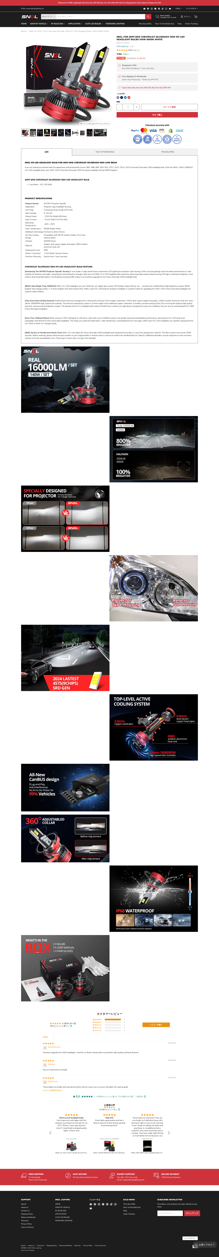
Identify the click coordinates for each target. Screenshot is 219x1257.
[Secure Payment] (176, 1177)
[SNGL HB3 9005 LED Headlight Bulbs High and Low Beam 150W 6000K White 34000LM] (147, 1146)
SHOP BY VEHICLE (38, 23)
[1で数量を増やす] (136, 107)
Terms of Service (27, 1227)
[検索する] (148, 16)
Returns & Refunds (28, 1217)
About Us (24, 1207)
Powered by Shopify (28, 1250)
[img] (48, 1043)
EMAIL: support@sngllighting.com (32, 8)
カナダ (191, 9)
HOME (24, 23)
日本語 (177, 9)
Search (23, 1204)
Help (180, 23)
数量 (118, 102)
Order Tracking (191, 23)
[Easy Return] (87, 1177)
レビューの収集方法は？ (53, 1090)
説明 (46, 152)
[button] (186, 16)
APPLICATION (74, 23)
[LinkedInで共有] (125, 97)
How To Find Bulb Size (164, 23)
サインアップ (192, 1213)
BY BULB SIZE (57, 23)
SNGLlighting (122, 46)
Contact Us (25, 1211)
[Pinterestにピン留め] (129, 97)
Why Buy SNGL (145, 23)
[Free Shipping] (43, 1177)
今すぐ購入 (157, 114)
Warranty (24, 1220)
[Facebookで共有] (118, 97)
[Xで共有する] (121, 97)
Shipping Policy (27, 1214)
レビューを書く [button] (156, 1025)
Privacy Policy (26, 1224)
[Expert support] (132, 1177)
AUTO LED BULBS (93, 23)
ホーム (24, 31)
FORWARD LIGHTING (115, 23)
